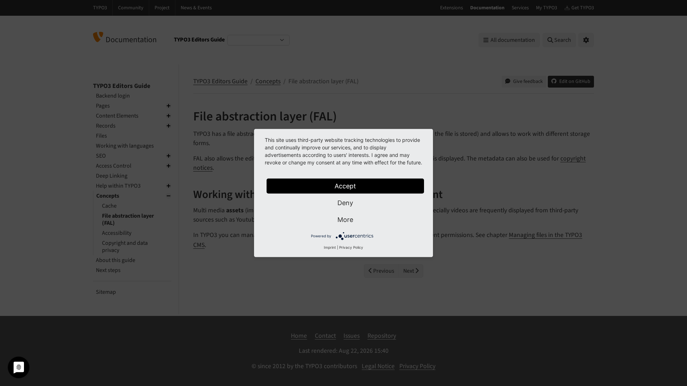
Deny (345, 203)
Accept (345, 186)
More (345, 219)
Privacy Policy (351, 247)
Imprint (330, 247)
